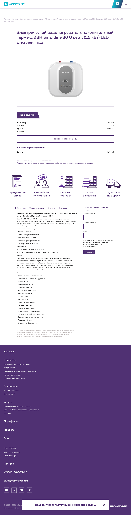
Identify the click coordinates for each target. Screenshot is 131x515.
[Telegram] (29, 490)
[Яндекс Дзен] (14, 490)
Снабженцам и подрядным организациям (20, 371)
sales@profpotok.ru (16, 480)
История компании (11, 391)
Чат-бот (9, 464)
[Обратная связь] (117, 4)
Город (85, 231)
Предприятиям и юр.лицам (14, 378)
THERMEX (109, 128)
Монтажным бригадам (12, 375)
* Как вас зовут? (89, 213)
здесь (91, 504)
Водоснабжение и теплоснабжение (17, 406)
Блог (7, 438)
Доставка (7, 413)
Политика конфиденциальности (16, 508)
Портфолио (11, 421)
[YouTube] (6, 490)
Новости (9, 430)
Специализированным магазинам (17, 364)
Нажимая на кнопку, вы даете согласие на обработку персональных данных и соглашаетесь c (98, 243)
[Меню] (126, 4)
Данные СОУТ (9, 394)
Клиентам (10, 360)
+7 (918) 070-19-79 (15, 472)
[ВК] (21, 490)
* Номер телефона (89, 222)
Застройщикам (9, 368)
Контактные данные (12, 452)
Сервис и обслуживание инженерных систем (21, 410)
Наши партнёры (10, 456)
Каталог (9, 351)
